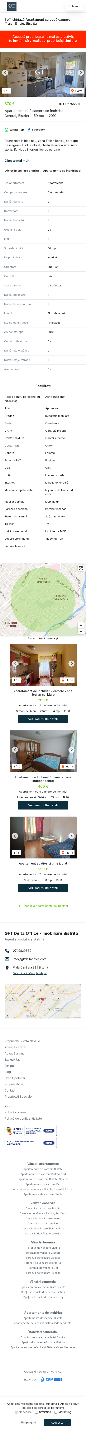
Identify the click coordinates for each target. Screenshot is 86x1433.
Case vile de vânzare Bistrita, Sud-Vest (43, 1213)
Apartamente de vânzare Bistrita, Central (43, 1179)
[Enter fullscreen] (81, 568)
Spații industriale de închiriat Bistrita (43, 1342)
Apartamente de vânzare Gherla (43, 1194)
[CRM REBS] (51, 1379)
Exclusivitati (12, 1059)
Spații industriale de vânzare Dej (43, 1297)
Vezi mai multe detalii (43, 719)
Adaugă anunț (14, 1053)
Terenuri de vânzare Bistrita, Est (43, 1262)
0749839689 (22, 950)
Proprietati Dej (14, 1084)
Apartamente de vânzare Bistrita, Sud (43, 1174)
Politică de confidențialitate (23, 1118)
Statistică (45, 1412)
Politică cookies (15, 1112)
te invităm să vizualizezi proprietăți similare (43, 40)
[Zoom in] (81, 625)
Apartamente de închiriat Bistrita (43, 1318)
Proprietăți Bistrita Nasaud (22, 1041)
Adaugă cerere (15, 1047)
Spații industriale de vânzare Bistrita (43, 1292)
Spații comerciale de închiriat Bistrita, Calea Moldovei (43, 1347)
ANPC (9, 1106)
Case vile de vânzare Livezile (43, 1233)
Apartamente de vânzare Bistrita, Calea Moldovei (43, 1189)
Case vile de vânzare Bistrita (43, 1208)
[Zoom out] (81, 631)
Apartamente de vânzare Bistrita (43, 1169)
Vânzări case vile (43, 1203)
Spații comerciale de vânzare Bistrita (43, 1287)
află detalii (52, 1403)
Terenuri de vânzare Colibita (43, 1257)
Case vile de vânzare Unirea (43, 1218)
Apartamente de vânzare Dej (43, 1184)
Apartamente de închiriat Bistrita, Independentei (43, 1323)
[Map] (43, 599)
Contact (10, 1090)
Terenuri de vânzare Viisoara (43, 1252)
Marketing (64, 1412)
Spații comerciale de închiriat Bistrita (43, 1337)
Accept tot (57, 1422)
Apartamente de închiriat (43, 1312)
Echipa (9, 1065)
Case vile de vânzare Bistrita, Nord (43, 1228)
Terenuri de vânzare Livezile (43, 1272)
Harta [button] (78, 90)
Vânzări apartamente (43, 1163)
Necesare (25, 1412)
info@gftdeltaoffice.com (29, 959)
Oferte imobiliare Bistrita (22, 170)
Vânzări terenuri (43, 1242)
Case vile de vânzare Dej (43, 1223)
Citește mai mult (17, 160)
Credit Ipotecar (15, 1078)
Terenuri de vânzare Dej (43, 1267)
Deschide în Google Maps (30, 973)
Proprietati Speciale (18, 1096)
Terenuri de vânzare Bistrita (43, 1247)
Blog (8, 1072)
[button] (5, 73)
